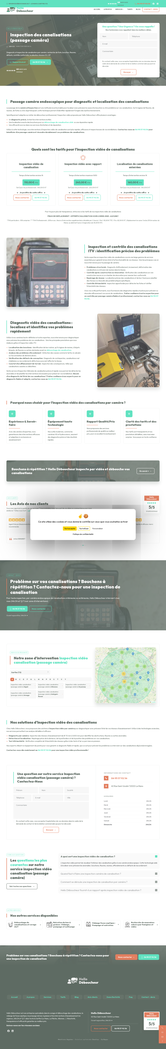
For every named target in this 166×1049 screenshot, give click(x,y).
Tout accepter (69, 528)
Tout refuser (84, 528)
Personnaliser (97, 528)
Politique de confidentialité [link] (83, 534)
